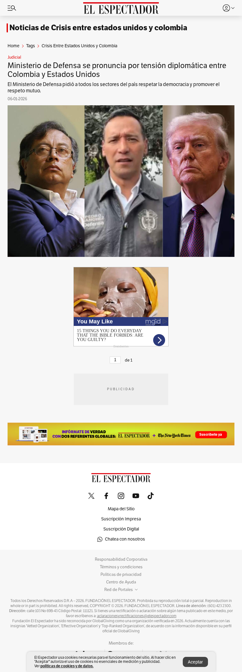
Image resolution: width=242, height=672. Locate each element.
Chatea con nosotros (125, 539)
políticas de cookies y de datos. (67, 665)
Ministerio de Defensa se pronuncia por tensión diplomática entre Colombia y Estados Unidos (117, 70)
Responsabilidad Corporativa (121, 559)
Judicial (14, 57)
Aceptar (195, 662)
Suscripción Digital (121, 529)
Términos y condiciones (121, 567)
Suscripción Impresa (121, 519)
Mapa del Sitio (121, 509)
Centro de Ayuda (121, 582)
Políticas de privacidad (121, 574)
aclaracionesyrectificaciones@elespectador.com (136, 616)
